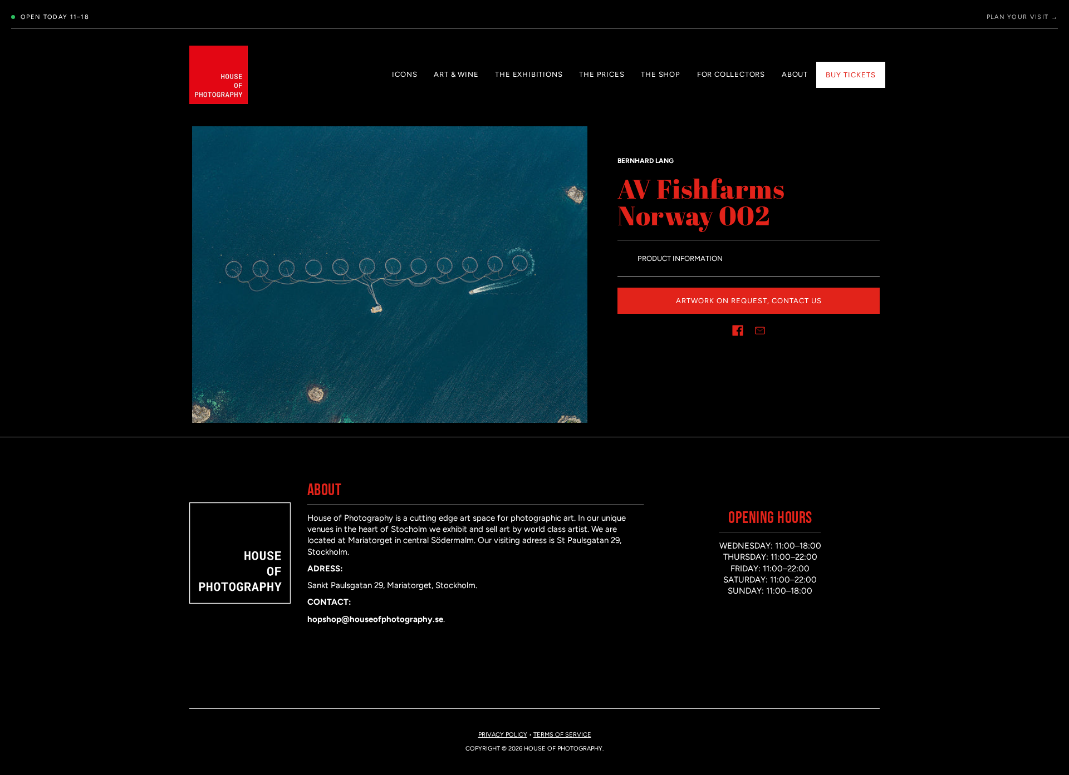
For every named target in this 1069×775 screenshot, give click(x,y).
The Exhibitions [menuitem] (528, 74)
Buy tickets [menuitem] (851, 75)
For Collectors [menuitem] (731, 74)
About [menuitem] (795, 74)
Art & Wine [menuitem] (456, 74)
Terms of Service (562, 734)
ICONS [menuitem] (404, 74)
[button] (737, 330)
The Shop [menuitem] (660, 74)
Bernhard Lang (645, 161)
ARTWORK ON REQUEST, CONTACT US (749, 301)
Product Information (680, 258)
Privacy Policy (502, 734)
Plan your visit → (1022, 17)
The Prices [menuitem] (601, 74)
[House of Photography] (218, 75)
